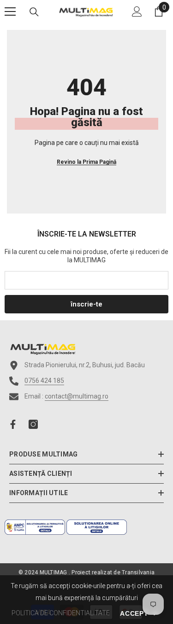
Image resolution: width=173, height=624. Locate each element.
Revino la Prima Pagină (86, 162)
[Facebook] (13, 424)
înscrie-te (86, 304)
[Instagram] (33, 424)
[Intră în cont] (137, 11)
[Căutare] (34, 11)
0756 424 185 (44, 380)
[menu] (10, 11)
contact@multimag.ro (76, 396)
